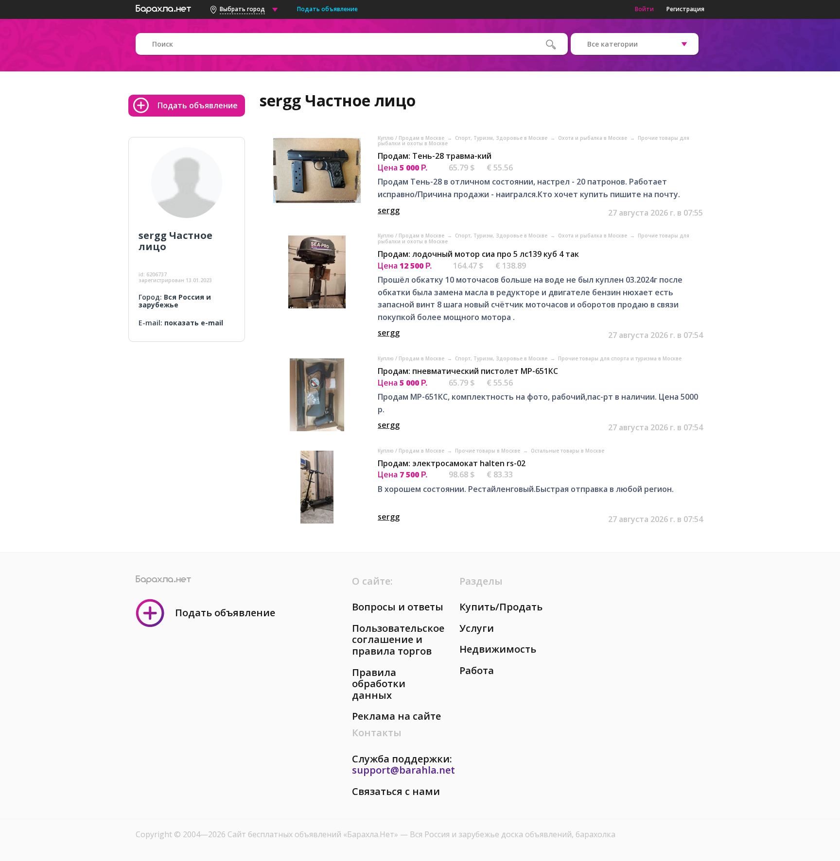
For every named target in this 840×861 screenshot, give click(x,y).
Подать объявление (327, 9)
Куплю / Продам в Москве (412, 138)
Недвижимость (497, 649)
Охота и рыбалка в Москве (593, 138)
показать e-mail (193, 322)
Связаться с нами (396, 791)
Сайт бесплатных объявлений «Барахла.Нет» (314, 834)
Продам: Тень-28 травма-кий (434, 156)
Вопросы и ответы (397, 606)
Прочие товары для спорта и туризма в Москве (620, 358)
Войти (644, 9)
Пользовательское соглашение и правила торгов (398, 640)
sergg (389, 210)
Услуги (476, 628)
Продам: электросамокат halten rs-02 (451, 463)
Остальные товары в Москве (567, 450)
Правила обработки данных (378, 684)
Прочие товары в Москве (488, 450)
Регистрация (685, 9)
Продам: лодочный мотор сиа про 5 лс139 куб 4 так (478, 254)
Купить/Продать (500, 606)
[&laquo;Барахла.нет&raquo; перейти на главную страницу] (163, 8)
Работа (476, 670)
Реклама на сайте (396, 716)
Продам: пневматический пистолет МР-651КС (468, 371)
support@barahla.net (403, 770)
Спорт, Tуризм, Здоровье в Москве (502, 138)
